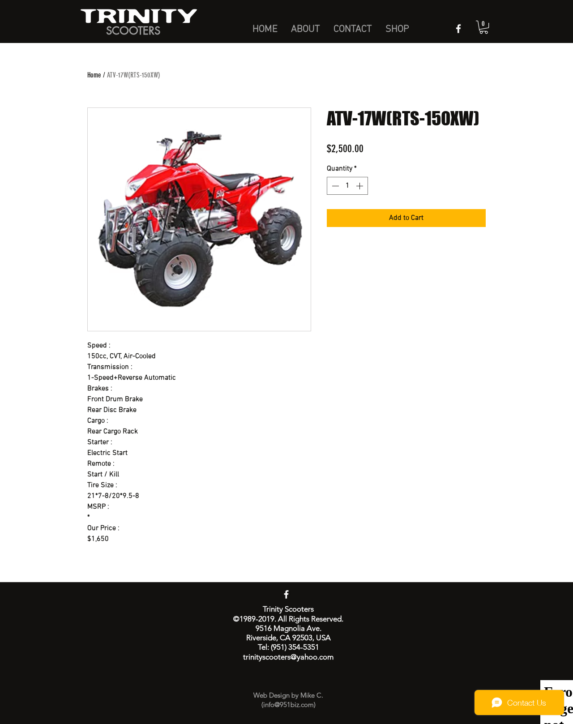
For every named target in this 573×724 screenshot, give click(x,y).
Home (94, 75)
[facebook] (458, 28)
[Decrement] (334, 185)
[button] (484, 27)
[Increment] (360, 185)
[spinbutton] (347, 185)
